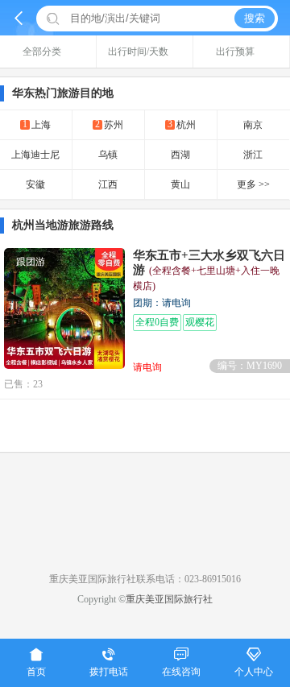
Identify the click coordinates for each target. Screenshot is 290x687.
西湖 (180, 154)
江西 (108, 184)
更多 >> (253, 184)
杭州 (182, 124)
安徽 (35, 184)
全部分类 (42, 51)
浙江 (253, 154)
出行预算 (235, 51)
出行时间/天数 (138, 51)
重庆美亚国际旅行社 (169, 599)
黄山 (180, 184)
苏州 (109, 124)
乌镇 (108, 154)
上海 (37, 124)
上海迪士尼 (35, 154)
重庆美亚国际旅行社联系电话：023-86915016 (145, 579)
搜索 (254, 18)
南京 (253, 124)
